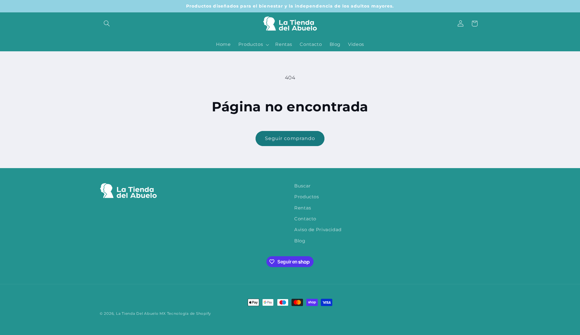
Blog (299, 241)
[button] (107, 23)
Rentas (302, 208)
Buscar (302, 186)
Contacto (305, 219)
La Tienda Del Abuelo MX (141, 313)
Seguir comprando (290, 138)
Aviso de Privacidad (318, 230)
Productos (306, 197)
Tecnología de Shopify (189, 313)
